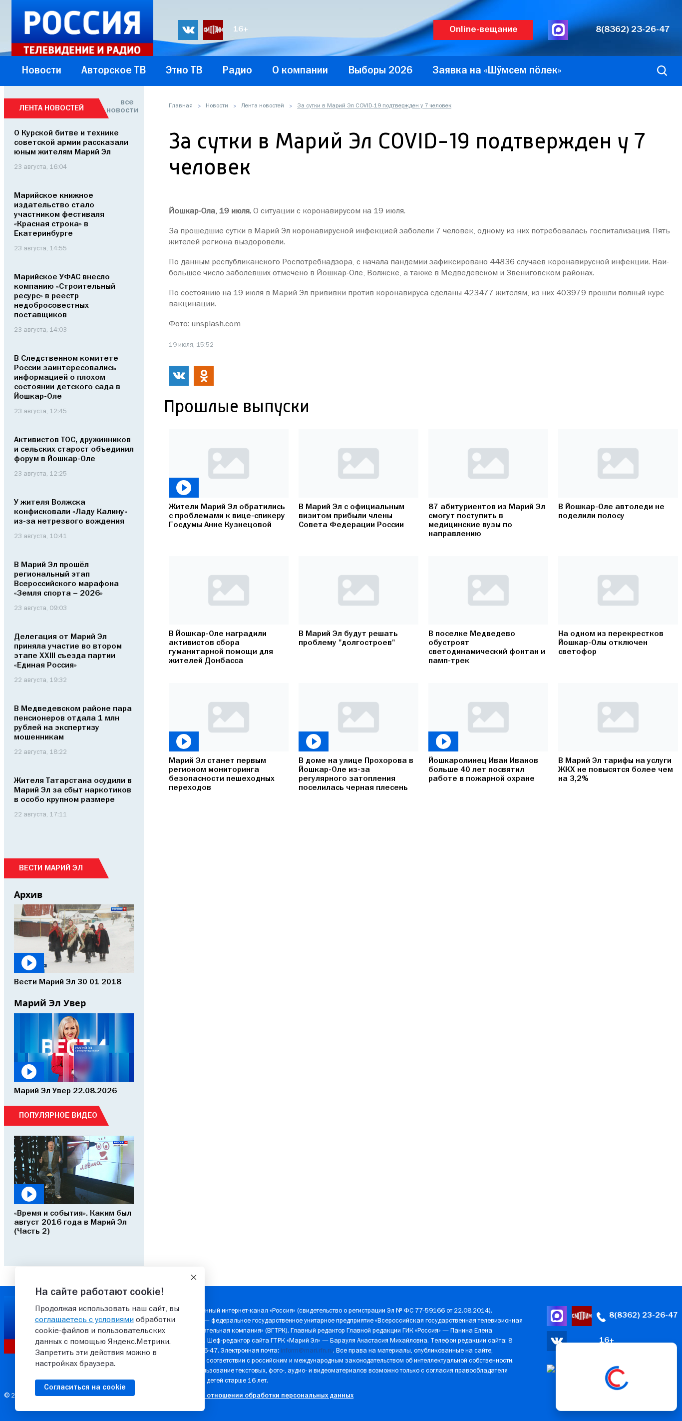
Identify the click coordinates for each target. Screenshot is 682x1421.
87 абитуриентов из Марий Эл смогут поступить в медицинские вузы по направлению (486, 521)
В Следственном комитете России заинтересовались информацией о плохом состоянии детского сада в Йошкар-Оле (67, 377)
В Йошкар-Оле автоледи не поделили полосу (611, 512)
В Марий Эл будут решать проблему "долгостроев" (348, 639)
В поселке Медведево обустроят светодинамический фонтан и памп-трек (486, 648)
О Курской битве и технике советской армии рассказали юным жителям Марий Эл (71, 143)
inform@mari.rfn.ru (307, 1351)
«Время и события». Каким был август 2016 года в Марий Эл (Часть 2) (72, 1222)
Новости (217, 105)
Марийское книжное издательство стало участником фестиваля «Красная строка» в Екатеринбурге (59, 214)
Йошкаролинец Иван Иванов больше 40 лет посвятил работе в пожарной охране (483, 769)
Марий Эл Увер (50, 1003)
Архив (28, 894)
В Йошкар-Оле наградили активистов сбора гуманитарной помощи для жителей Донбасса (221, 648)
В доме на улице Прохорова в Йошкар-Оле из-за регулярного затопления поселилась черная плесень (356, 774)
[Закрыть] (194, 1278)
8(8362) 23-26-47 (633, 29)
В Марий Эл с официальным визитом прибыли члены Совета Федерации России (351, 516)
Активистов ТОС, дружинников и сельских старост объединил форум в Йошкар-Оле (74, 450)
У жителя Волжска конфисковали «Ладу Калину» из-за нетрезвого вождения (70, 512)
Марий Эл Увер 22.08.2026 (65, 1091)
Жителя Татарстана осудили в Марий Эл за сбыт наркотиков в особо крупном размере (73, 790)
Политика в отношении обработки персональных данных (260, 1396)
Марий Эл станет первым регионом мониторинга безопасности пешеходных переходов (222, 774)
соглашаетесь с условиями (84, 1320)
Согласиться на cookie (85, 1388)
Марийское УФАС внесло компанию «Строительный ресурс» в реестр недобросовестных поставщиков (64, 296)
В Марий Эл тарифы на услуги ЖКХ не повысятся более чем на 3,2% (615, 769)
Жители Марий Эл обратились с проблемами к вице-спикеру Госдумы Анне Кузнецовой (227, 516)
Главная (181, 105)
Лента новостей (262, 105)
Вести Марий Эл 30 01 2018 (67, 982)
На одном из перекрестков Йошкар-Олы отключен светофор (611, 643)
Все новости (120, 106)
